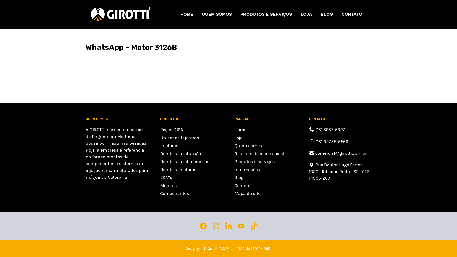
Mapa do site (247, 193)
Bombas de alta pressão (184, 161)
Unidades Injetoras (179, 137)
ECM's (166, 177)
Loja (306, 14)
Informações (247, 169)
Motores (168, 185)
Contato (352, 14)
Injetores (169, 145)
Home (186, 14)
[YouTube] (241, 226)
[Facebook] (203, 226)
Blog (327, 14)
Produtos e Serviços (266, 14)
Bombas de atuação (180, 153)
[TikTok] (253, 226)
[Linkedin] (228, 226)
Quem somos (217, 14)
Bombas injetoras (178, 169)
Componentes (174, 193)
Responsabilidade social (259, 153)
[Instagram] (215, 226)
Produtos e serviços (254, 161)
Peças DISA (171, 129)
